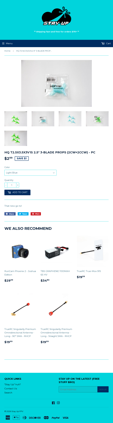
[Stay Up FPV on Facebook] (53, 403)
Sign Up (103, 389)
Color (7, 167)
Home (7, 51)
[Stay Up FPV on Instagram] (58, 403)
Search (8, 392)
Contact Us (10, 388)
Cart (108, 43)
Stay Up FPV (17, 411)
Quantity (8, 180)
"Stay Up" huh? (12, 384)
